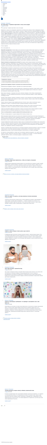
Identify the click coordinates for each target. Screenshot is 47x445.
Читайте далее (8, 170)
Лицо (4, 14)
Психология (5, 7)
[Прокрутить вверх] (7, 436)
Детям (4, 12)
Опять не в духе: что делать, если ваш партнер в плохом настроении (21, 196)
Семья (4, 4)
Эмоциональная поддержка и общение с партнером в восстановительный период (15, 80)
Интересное (5, 3)
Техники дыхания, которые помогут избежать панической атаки (19, 390)
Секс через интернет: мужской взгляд (13, 268)
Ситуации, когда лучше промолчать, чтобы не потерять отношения (20, 160)
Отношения (5, 8)
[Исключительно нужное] (1, 0)
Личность (4, 9)
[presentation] (24, 147)
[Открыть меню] (2, 19)
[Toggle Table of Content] (28, 79)
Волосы (4, 13)
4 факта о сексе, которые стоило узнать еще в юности (17, 231)
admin (3, 25)
